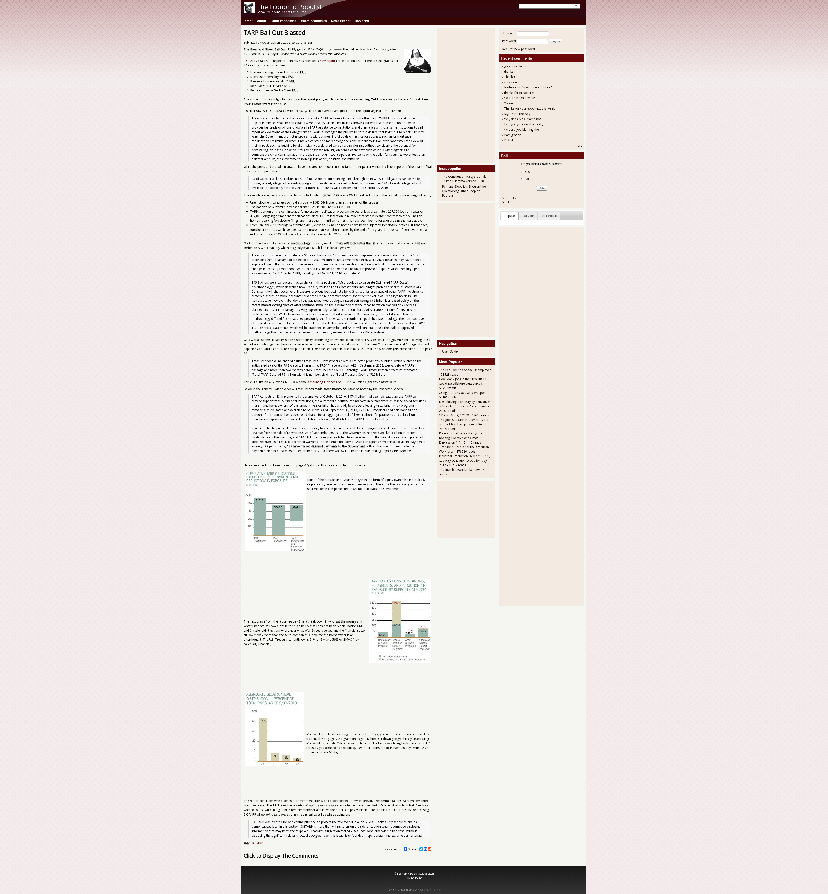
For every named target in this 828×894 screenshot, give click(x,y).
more (578, 145)
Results (506, 202)
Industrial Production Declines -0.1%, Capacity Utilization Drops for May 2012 (464, 460)
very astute (512, 82)
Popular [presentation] (509, 216)
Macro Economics (314, 21)
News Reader (340, 21)
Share (412, 849)
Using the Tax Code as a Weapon (462, 393)
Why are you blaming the (521, 129)
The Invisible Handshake (456, 469)
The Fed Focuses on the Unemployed (465, 370)
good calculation (515, 66)
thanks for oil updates (519, 93)
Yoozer (509, 103)
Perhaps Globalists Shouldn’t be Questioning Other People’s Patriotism (464, 191)
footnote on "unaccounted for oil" (528, 87)
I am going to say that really (523, 124)
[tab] (510, 216)
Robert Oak (268, 42)
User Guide (450, 351)
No (527, 179)
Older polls (509, 198)
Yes (527, 171)
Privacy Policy (414, 878)
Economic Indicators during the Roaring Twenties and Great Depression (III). (460, 437)
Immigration (512, 135)
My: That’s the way (517, 114)
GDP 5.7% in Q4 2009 (454, 415)
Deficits (509, 140)
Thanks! (509, 77)
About (261, 21)
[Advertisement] (456, 94)
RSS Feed (362, 21)
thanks (508, 71)
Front (249, 21)
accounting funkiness (322, 382)
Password (509, 41)
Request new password (518, 49)
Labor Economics (283, 21)
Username (509, 33)
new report (327, 61)
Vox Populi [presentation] (549, 216)
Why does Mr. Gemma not (522, 119)
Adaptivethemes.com (430, 889)
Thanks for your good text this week (529, 108)
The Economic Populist (289, 7)
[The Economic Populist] (249, 12)
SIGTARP (250, 61)
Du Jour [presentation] (528, 216)
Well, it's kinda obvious (520, 98)
